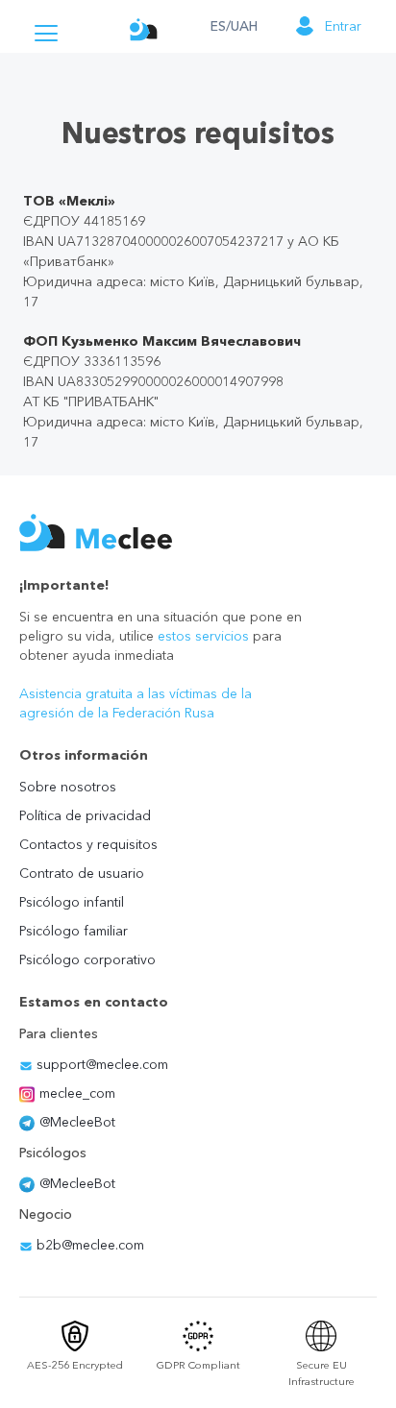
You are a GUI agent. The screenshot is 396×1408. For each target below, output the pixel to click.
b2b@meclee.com (88, 1244)
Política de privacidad (85, 815)
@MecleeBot (77, 1121)
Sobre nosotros (67, 786)
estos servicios (203, 635)
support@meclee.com (100, 1064)
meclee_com (77, 1093)
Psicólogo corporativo (87, 959)
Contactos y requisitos (88, 844)
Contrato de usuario (81, 873)
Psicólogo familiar (73, 930)
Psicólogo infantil (71, 901)
